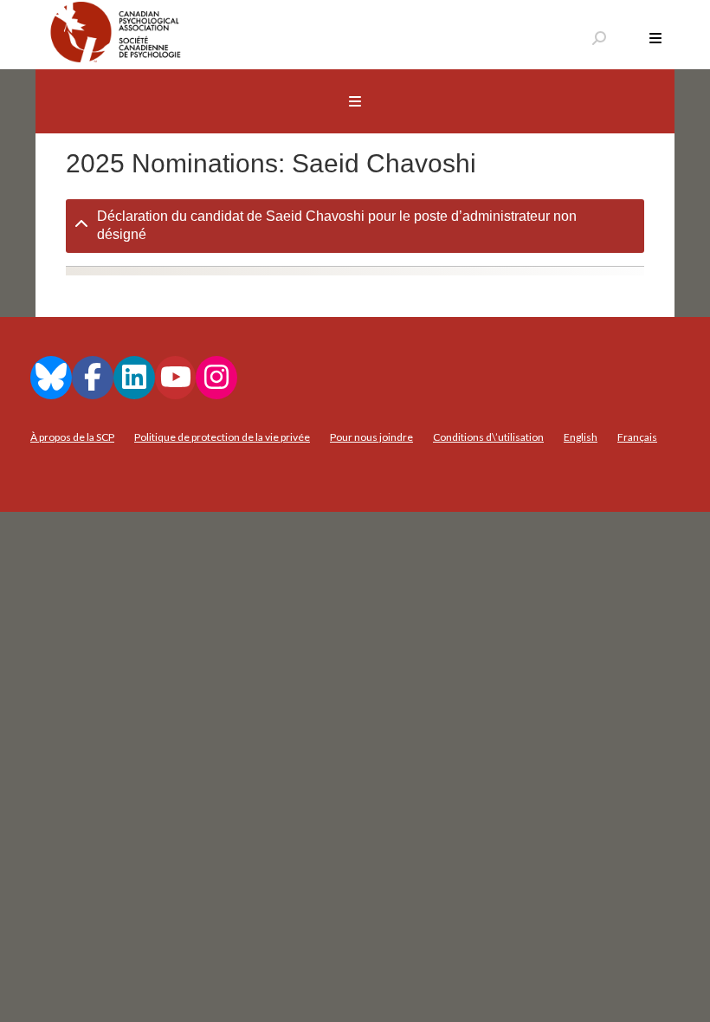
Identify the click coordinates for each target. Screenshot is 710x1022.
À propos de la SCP (72, 436)
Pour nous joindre (371, 436)
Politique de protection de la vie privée (222, 436)
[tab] (355, 226)
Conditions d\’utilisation (488, 436)
